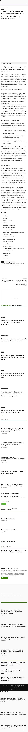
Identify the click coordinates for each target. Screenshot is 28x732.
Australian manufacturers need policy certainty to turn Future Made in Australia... (12, 444)
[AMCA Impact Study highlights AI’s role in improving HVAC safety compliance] (14, 560)
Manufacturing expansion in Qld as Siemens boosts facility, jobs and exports (12, 375)
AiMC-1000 (13, 262)
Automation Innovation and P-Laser (8, 263)
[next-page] (2, 415)
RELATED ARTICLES (5, 305)
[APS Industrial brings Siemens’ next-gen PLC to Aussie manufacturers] (14, 403)
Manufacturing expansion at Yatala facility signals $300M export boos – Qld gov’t (13, 357)
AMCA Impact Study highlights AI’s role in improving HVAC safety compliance (13, 551)
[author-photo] (14, 296)
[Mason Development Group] (14, 526)
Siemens (3, 265)
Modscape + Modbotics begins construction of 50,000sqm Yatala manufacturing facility (11, 611)
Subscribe (4, 504)
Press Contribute (5, 18)
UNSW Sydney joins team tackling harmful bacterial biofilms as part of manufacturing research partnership (21, 283)
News (3, 370)
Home (2, 7)
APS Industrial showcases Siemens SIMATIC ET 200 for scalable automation (12, 322)
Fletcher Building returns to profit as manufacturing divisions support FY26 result (12, 651)
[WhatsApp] (21, 21)
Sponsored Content (5, 568)
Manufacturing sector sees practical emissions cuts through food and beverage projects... (12, 430)
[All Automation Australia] (14, 537)
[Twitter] (9, 21)
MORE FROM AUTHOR (17, 305)
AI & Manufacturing (5, 335)
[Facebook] (6, 21)
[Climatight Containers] (14, 515)
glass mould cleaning (20, 263)
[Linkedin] (12, 21)
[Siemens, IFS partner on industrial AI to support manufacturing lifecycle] (14, 331)
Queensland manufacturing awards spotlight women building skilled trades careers (13, 458)
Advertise (8, 685)
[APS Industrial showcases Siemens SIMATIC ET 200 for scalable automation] (14, 313)
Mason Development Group (9, 530)
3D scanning (7, 262)
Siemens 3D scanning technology (12, 265)
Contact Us (20, 686)
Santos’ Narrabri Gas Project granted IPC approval (7, 281)
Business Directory (6, 510)
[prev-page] (1, 415)
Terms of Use (8, 686)
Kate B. (5, 665)
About (4, 685)
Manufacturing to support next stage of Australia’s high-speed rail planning (13, 638)
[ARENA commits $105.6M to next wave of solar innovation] (14, 467)
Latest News (4, 419)
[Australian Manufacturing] (14, 3)
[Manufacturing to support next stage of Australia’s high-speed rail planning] (14, 633)
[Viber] (18, 21)
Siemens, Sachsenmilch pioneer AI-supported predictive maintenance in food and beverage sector (13, 394)
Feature (3, 317)
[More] (24, 21)
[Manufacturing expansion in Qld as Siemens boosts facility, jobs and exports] (14, 366)
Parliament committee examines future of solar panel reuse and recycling (14, 663)
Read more (4, 577)
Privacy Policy (14, 686)
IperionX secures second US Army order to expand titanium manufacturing (13, 485)
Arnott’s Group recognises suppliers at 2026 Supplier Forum (12, 670)
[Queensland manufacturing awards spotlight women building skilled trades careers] (14, 453)
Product (6, 7)
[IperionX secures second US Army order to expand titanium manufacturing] (14, 480)
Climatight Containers (7, 519)
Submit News (13, 685)
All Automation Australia (8, 541)
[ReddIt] (15, 21)
